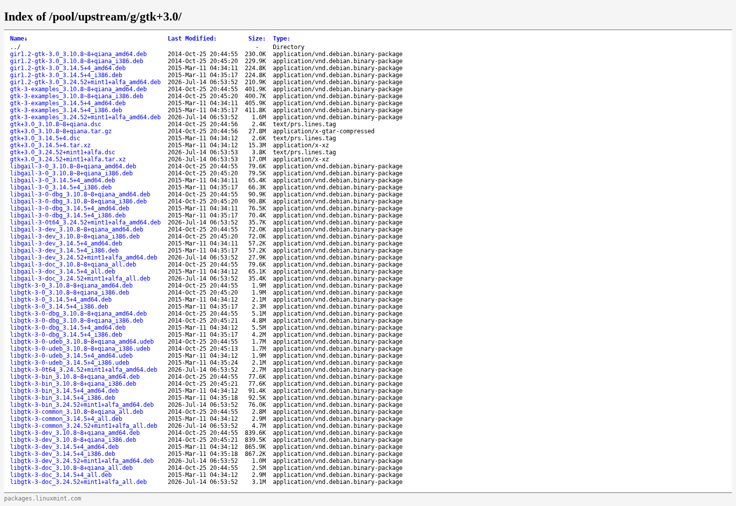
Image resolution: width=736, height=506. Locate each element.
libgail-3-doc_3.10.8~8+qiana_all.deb (73, 264)
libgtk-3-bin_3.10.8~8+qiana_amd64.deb (75, 376)
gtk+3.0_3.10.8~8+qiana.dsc (55, 124)
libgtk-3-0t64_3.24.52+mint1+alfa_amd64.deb (83, 369)
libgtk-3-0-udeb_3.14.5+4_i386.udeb (69, 362)
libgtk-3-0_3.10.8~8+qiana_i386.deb (69, 292)
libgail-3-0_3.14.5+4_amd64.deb (62, 180)
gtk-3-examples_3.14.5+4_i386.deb (66, 110)
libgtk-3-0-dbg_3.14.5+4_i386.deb (66, 334)
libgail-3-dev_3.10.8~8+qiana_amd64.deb (76, 229)
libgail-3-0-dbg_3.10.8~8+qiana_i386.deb (78, 201)
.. (13, 47)
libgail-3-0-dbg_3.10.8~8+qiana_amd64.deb (80, 194)
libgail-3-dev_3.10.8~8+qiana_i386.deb (75, 236)
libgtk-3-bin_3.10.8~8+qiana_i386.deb (73, 383)
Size (257, 38)
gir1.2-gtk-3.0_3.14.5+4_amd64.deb (68, 68)
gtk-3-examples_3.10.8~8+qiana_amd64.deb (78, 89)
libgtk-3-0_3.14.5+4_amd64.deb (61, 299)
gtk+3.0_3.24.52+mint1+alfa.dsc (62, 152)
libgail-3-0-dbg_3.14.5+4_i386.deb (68, 215)
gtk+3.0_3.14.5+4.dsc (45, 138)
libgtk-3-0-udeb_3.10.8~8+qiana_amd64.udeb (82, 341)
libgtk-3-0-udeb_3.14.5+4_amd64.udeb (71, 355)
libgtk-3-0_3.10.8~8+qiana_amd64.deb (71, 285)
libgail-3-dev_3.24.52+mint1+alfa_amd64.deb (83, 257)
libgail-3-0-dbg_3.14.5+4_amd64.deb (69, 208)
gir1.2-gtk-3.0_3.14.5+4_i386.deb (66, 75)
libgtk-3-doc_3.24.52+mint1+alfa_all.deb (78, 481)
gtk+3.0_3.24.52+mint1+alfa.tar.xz (68, 159)
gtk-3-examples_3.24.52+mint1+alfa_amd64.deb (85, 117)
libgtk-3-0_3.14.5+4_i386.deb (59, 306)
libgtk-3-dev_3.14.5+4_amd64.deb (64, 446)
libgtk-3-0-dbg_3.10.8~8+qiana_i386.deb (76, 320)
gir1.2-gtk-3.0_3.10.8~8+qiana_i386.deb (76, 61)
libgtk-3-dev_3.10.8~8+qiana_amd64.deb (75, 432)
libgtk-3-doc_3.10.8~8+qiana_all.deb (71, 467)
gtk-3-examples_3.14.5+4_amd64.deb (68, 103)
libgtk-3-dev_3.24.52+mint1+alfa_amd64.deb (82, 460)
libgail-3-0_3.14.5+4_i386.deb (61, 187)
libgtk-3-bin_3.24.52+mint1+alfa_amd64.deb (82, 404)
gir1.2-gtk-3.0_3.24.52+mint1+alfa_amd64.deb (85, 82)
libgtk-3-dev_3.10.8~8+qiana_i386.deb (73, 439)
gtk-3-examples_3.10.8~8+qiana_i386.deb (76, 96)
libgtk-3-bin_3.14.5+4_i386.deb (62, 397)
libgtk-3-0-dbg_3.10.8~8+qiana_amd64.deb (78, 313)
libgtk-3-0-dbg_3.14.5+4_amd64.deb (68, 327)
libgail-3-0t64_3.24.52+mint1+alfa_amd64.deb (85, 222)
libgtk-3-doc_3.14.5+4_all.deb (61, 474)
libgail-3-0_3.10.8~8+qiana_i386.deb (71, 173)
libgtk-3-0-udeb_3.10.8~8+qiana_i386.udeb (80, 348)
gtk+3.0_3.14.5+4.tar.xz (50, 145)
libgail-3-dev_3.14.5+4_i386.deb (64, 250)
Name (19, 38)
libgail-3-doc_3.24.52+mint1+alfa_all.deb (80, 278)
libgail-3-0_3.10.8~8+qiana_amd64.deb (73, 166)
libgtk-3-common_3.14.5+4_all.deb (66, 418)
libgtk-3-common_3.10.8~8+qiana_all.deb (76, 411)
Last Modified (192, 38)
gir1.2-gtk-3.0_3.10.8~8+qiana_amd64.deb (78, 54)
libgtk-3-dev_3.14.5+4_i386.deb (62, 453)
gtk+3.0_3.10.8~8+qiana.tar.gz (61, 131)
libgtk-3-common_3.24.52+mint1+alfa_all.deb (83, 425)
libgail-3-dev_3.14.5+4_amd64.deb (66, 243)
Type (281, 38)
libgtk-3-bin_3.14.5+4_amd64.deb (64, 390)
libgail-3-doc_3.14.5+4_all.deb (62, 271)
